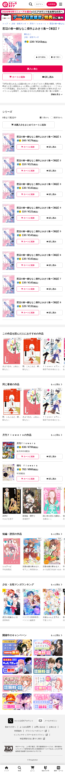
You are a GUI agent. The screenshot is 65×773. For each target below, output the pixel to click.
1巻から (45, 117)
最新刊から (58, 117)
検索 (19, 770)
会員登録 (51, 4)
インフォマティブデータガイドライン (29, 735)
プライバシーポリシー (36, 731)
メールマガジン (50, 721)
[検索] (31, 4)
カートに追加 (18, 77)
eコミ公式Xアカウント (21, 721)
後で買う (57, 57)
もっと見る (55, 384)
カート (32, 771)
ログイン (39, 4)
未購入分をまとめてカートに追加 (30, 125)
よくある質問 (25, 727)
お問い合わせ (39, 727)
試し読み (49, 77)
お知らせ (52, 727)
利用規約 (18, 731)
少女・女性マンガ (31, 37)
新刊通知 (42, 57)
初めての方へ (10, 727)
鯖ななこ (27, 34)
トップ (6, 770)
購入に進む (32, 69)
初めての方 (45, 770)
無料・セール (58, 770)
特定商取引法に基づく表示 (32, 739)
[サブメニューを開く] (61, 4)
